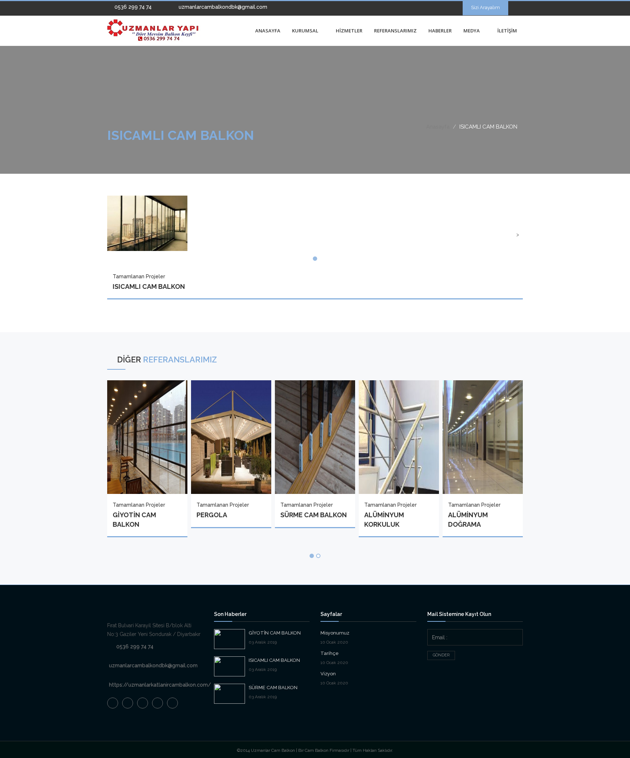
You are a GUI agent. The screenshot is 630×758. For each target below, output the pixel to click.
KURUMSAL (305, 30)
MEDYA (472, 30)
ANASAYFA (267, 30)
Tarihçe (329, 653)
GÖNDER (441, 655)
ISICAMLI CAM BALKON (274, 660)
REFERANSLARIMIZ (395, 30)
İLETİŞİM (507, 30)
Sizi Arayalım (485, 7)
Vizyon (328, 673)
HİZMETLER (349, 30)
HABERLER (440, 30)
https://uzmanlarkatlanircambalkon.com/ (160, 685)
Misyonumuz (334, 633)
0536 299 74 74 (132, 7)
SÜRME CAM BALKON (273, 687)
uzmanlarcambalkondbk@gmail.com (222, 7)
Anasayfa (438, 126)
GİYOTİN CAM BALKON (275, 633)
